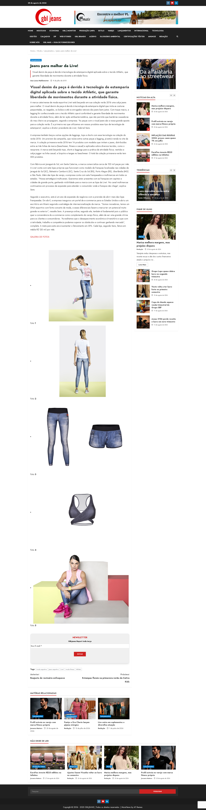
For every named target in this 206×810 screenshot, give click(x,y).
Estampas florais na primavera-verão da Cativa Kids (105, 678)
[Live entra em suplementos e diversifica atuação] (113, 708)
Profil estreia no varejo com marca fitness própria (43, 723)
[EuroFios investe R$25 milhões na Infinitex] (47, 758)
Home (30, 30)
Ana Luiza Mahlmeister (39, 80)
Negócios (73, 767)
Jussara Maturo (36, 728)
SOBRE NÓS (35, 42)
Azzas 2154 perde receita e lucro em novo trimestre (143, 322)
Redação (67, 728)
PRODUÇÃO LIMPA (87, 30)
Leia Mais (143, 265)
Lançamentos (36, 60)
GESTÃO (33, 36)
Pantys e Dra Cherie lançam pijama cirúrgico (76, 723)
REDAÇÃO (163, 36)
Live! (62, 669)
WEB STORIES (65, 36)
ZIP (55, 36)
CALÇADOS (45, 36)
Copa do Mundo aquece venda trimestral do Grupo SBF (143, 306)
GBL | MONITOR (69, 30)
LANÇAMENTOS (124, 30)
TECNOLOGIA (158, 30)
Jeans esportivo (54, 669)
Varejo (141, 237)
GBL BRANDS (80, 36)
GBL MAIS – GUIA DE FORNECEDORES (59, 42)
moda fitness (70, 669)
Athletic (78, 669)
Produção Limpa (39, 767)
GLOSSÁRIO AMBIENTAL (110, 36)
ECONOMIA (54, 30)
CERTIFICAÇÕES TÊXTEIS (134, 36)
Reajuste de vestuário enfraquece (47, 676)
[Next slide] (174, 95)
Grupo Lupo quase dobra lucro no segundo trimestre (143, 275)
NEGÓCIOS (41, 30)
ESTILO (101, 30)
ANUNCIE (152, 36)
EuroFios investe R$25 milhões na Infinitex (143, 139)
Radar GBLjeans (144, 198)
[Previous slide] (171, 95)
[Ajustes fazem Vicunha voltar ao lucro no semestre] (84, 758)
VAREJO (111, 30)
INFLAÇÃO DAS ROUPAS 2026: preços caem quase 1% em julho (143, 124)
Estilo (141, 187)
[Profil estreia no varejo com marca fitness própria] (46, 708)
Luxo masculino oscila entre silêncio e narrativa (153, 192)
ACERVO (92, 36)
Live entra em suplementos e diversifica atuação (111, 723)
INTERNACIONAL (141, 30)
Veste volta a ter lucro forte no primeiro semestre (143, 291)
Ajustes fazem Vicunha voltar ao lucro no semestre (143, 155)
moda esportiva (41, 669)
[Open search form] (177, 36)
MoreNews (126, 807)
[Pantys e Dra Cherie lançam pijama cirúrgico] (80, 708)
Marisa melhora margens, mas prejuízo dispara (153, 244)
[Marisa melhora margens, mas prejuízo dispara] (156, 227)
